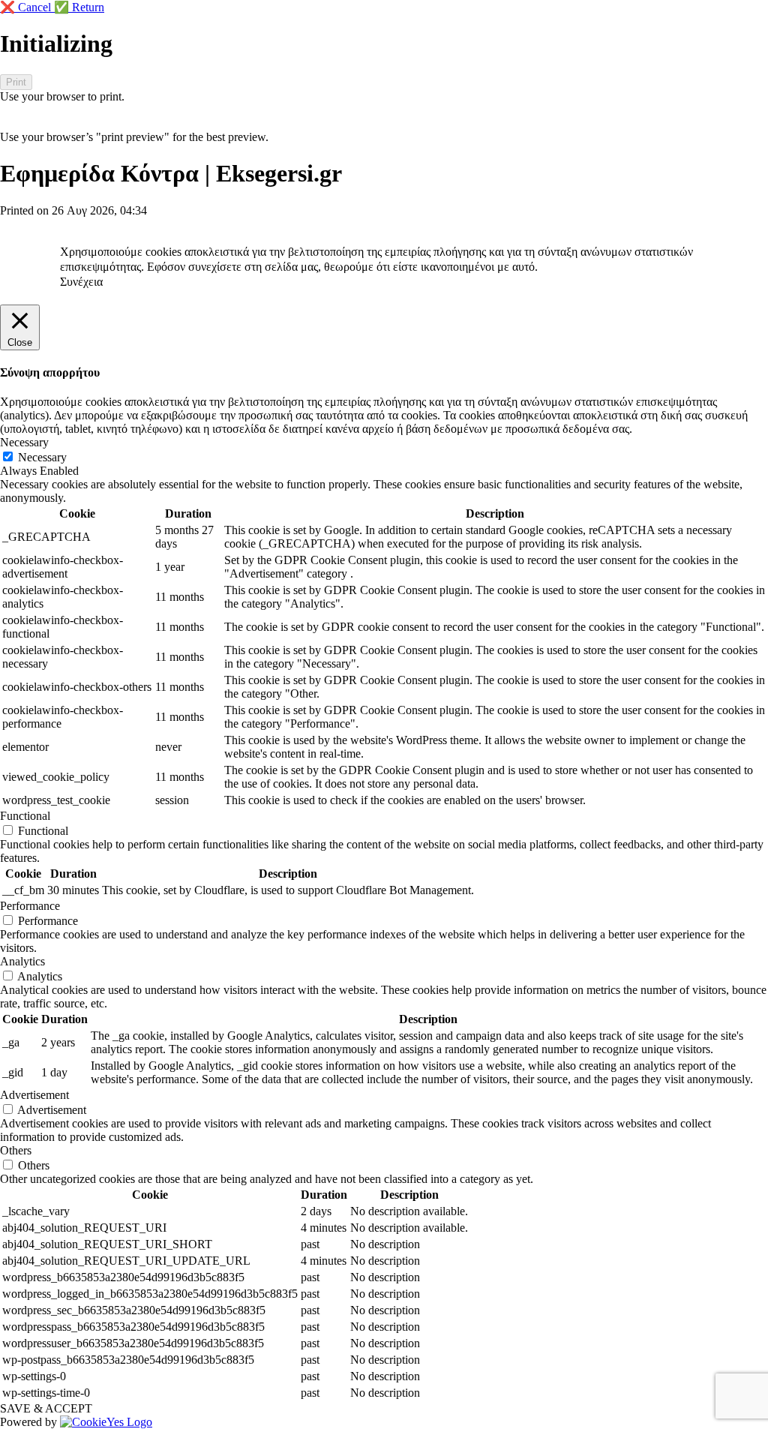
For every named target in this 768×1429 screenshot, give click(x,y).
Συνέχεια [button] (81, 281)
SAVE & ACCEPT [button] (46, 1408)
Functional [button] (25, 815)
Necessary (42, 457)
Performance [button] (30, 905)
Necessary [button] (24, 442)
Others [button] (16, 1150)
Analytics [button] (22, 961)
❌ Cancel (27, 7)
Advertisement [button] (34, 1094)
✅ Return (79, 7)
